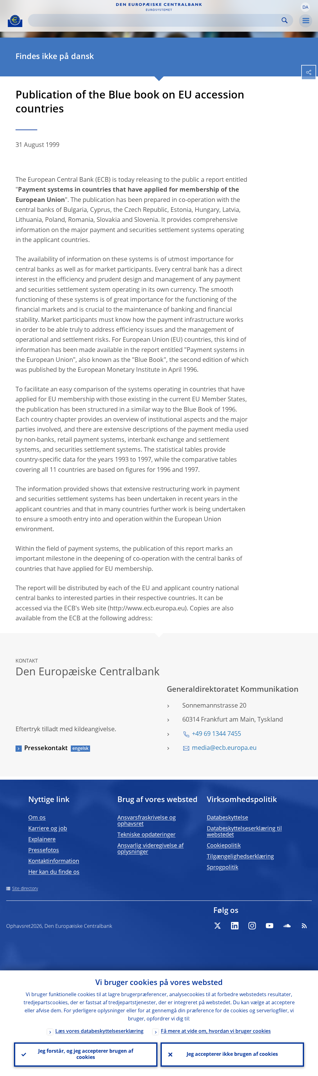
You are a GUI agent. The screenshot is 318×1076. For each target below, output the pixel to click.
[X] (217, 925)
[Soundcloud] (286, 925)
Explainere (42, 839)
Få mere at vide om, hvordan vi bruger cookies (216, 1031)
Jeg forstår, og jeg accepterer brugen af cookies (85, 1054)
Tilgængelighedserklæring (240, 856)
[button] (305, 7)
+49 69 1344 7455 (216, 734)
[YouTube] (269, 925)
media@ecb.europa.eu (224, 748)
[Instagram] (252, 925)
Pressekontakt (46, 748)
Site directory (25, 889)
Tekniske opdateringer (146, 835)
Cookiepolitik (224, 846)
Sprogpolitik (222, 867)
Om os (37, 818)
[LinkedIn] (234, 925)
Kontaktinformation (53, 861)
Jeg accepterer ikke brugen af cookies (232, 1054)
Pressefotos (43, 850)
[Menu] (305, 20)
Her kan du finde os (54, 872)
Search (284, 20)
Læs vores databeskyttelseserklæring (99, 1031)
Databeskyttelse (227, 818)
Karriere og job (47, 829)
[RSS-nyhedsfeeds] (304, 925)
